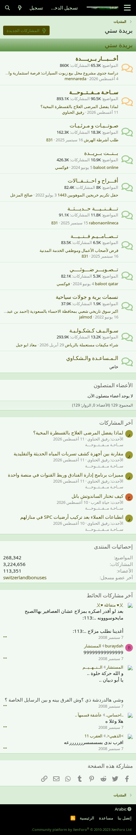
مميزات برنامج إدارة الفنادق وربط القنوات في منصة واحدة (65, 475)
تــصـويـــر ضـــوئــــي (94, 269)
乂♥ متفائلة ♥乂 (109, 605)
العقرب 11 (93, 736)
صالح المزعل (21, 195)
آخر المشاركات (116, 422)
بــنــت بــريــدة (101, 153)
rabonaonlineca (103, 223)
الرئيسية (87, 818)
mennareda (75, 78)
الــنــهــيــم (92, 667)
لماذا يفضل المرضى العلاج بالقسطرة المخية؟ (79, 106)
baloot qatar (106, 283)
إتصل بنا (125, 818)
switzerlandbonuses (24, 577)
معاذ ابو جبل (26, 345)
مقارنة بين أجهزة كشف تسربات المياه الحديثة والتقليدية (68, 453)
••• (5, 636)
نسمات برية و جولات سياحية (87, 296)
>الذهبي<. (114, 736)
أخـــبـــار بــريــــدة (97, 58)
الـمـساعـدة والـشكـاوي (92, 358)
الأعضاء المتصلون (113, 385)
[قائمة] (127, 8)
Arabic (121, 809)
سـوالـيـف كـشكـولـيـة (93, 330)
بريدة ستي (119, 45)
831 (49, 140)
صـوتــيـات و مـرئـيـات (94, 125)
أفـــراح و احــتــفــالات (93, 180)
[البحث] (7, 8)
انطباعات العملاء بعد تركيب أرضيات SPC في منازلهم (71, 517)
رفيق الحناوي (73, 112)
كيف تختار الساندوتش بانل (97, 496)
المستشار (92, 646)
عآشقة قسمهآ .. (88, 715)
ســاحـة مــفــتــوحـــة (93, 92)
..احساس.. (114, 715)
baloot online (105, 167)
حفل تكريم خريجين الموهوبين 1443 (88, 195)
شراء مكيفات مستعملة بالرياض (91, 345)
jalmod (85, 317)
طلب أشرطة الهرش (101, 140)
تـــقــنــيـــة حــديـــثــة (92, 208)
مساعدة (106, 818)
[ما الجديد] (20, 8)
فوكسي (61, 167)
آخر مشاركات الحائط (110, 595)
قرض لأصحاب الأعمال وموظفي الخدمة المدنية (79, 250)
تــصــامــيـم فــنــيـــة (94, 236)
